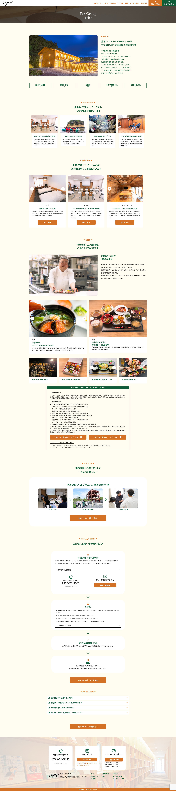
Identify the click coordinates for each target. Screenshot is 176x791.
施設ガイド (95, 776)
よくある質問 (134, 3)
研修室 (93, 778)
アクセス (120, 3)
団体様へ (113, 3)
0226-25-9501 (71, 583)
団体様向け (105, 773)
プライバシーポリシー (120, 778)
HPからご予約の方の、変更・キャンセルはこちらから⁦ (87, 764)
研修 (106, 3)
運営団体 (144, 3)
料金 (126, 3)
